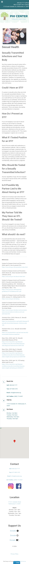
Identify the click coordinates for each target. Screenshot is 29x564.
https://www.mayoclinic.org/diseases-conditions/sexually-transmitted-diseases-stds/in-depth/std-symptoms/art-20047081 (13, 354)
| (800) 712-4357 (15, 396)
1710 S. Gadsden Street (14, 502)
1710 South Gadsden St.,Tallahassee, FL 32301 (16, 6)
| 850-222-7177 (12, 385)
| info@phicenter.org (14, 392)
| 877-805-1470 (12, 389)
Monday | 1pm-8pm (12, 413)
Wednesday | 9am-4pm (13, 416)
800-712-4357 (17, 4)
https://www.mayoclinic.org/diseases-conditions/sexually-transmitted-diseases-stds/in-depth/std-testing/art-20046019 (13, 366)
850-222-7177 (21, 2)
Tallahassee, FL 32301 (14, 504)
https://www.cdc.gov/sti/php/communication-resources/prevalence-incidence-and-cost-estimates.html (14, 312)
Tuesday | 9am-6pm (12, 415)
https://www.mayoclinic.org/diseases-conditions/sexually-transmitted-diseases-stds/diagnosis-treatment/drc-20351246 (13, 343)
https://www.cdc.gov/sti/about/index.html (13, 276)
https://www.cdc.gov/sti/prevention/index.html (15, 267)
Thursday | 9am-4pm (12, 418)
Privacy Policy (14, 554)
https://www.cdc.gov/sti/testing (10, 299)
